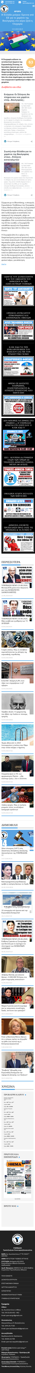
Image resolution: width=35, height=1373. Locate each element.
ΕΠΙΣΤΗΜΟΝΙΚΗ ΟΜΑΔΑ (10, 1283)
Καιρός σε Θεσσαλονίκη (9, 1118)
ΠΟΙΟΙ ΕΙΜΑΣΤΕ (6, 1276)
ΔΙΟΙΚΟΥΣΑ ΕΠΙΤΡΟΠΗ (9, 1279)
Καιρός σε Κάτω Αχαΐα (9, 1128)
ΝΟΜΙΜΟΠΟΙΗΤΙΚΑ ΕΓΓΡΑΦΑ (11, 1295)
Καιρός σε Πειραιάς (8, 1108)
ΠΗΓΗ (3, 264)
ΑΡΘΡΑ (17, 11)
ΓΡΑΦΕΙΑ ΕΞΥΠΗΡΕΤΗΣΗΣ (10, 1298)
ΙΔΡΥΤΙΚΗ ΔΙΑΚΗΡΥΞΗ (9, 1287)
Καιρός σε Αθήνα (7, 1098)
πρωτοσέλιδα (17, 1198)
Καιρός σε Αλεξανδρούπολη (10, 1138)
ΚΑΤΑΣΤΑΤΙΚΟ (6, 1291)
